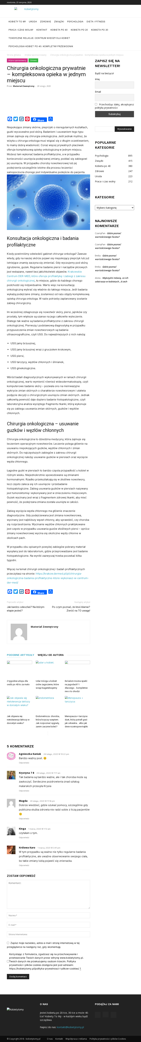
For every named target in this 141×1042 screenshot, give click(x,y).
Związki (59, 21)
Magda (23, 800)
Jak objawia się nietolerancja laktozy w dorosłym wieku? (18, 719)
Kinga (22, 828)
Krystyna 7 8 (26, 772)
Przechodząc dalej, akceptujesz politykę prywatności (114, 106)
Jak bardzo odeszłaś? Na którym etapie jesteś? (25, 608)
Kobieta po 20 (79, 30)
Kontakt (41, 30)
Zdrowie (45, 21)
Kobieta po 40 (59, 30)
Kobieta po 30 (99, 30)
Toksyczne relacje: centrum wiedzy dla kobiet (39, 38)
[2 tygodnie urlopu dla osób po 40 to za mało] (19, 669)
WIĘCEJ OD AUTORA (51, 655)
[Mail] (131, 2)
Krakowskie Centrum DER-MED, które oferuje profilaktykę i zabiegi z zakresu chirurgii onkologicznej (46, 276)
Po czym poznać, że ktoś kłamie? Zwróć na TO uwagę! (71, 608)
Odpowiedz (24, 763)
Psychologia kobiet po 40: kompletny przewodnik (40, 46)
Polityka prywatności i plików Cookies (108, 1038)
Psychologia (75, 21)
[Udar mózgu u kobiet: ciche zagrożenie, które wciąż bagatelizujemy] (48, 669)
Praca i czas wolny (20, 30)
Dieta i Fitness (95, 21)
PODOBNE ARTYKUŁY (20, 655)
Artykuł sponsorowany (35, 54)
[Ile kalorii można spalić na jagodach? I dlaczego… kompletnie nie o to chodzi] (77, 669)
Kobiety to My (17, 21)
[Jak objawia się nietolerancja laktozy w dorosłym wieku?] (19, 704)
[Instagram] (125, 2)
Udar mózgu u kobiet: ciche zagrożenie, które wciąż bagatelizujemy (47, 684)
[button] (130, 21)
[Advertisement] (69, 106)
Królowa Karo (27, 847)
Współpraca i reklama (76, 1038)
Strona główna (14, 54)
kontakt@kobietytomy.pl (70, 1027)
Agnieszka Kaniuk (30, 754)
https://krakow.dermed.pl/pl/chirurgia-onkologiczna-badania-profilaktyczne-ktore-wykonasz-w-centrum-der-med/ (48, 578)
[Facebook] (120, 2)
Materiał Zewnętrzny (23, 86)
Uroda (33, 21)
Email (98, 91)
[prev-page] (45, 733)
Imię (97, 79)
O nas (50, 1038)
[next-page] (50, 733)
